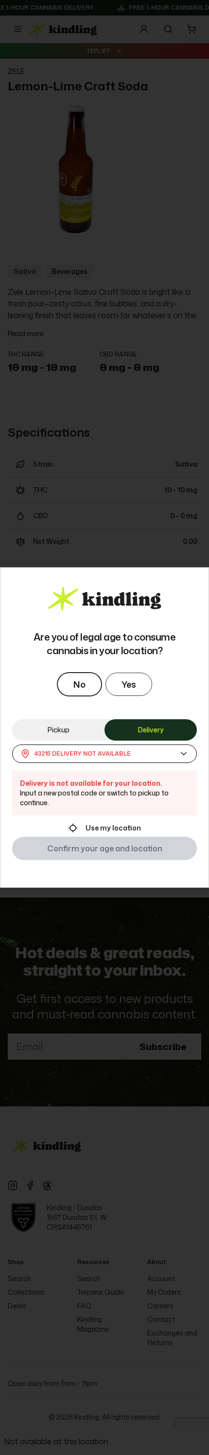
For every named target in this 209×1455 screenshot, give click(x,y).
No (79, 684)
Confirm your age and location (104, 848)
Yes (129, 684)
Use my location (113, 827)
